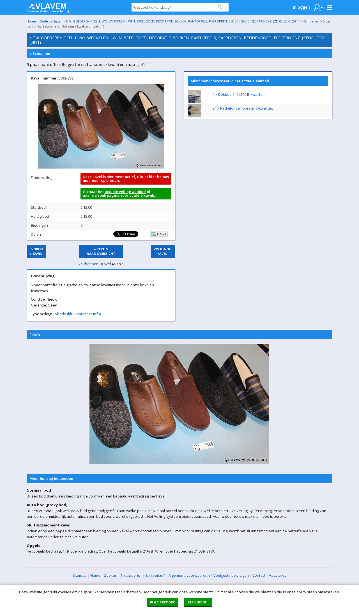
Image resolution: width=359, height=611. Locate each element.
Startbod (38, 207)
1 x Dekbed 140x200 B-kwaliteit (238, 94)
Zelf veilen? (155, 575)
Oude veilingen (51, 21)
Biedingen (39, 225)
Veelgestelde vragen (231, 575)
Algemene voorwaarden (189, 575)
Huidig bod (40, 216)
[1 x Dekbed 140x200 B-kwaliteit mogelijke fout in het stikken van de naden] (194, 101)
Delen (36, 234)
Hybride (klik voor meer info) (77, 313)
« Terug (101, 251)
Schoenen (311, 21)
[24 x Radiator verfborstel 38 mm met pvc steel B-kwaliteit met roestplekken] (194, 115)
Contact (258, 575)
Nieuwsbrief (131, 575)
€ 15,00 (86, 207)
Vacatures (277, 575)
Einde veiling (41, 177)
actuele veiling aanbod (125, 191)
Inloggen (301, 7)
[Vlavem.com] (48, 6)
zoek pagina (108, 195)
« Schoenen (39, 53)
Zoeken (110, 575)
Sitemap (80, 575)
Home (31, 21)
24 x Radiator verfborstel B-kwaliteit (243, 108)
